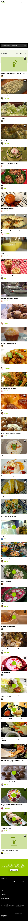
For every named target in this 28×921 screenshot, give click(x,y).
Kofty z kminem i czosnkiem (8, 388)
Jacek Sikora (6, 413)
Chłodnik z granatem (7, 672)
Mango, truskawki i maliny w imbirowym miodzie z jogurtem (12, 805)
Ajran (2, 536)
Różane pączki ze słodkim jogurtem (11, 433)
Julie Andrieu (6, 75)
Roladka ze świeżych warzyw (9, 516)
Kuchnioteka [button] (3, 894)
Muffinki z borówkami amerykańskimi (11, 320)
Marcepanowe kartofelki (8, 782)
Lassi (2, 253)
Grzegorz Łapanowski (7, 853)
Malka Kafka (6, 675)
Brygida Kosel (6, 561)
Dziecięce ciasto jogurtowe (8, 343)
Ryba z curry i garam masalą (9, 186)
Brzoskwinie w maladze (7, 208)
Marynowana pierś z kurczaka (9, 496)
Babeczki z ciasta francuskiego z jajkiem (12, 558)
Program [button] (2, 890)
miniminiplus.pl (4, 915)
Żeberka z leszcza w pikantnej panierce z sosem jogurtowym (12, 695)
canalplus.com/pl (4, 910)
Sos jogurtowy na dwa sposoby (9, 298)
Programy (22, 2)
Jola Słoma (5, 628)
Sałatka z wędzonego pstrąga (9, 163)
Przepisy (17, 2)
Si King (5, 188)
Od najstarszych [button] (22, 53)
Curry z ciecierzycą (6, 365)
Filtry (25, 45)
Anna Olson (6, 323)
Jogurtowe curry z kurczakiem (9, 850)
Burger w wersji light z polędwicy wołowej (12, 719)
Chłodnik (3, 603)
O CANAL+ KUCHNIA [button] (5, 898)
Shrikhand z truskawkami (8, 275)
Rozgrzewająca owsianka (8, 626)
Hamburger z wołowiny (7, 828)
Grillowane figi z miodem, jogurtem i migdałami (11, 649)
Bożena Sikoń (6, 784)
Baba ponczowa (5, 410)
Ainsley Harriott (6, 98)
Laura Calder (6, 345)
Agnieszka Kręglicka (7, 165)
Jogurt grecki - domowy (7, 96)
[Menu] (26, 2)
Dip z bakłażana (5, 140)
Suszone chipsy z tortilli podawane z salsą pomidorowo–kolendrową (12, 761)
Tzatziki (3, 118)
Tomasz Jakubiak (6, 699)
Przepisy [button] (2, 886)
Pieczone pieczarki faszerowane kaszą (12, 230)
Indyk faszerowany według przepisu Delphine (14, 73)
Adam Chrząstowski (7, 808)
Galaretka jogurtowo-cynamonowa (10, 476)
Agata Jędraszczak (7, 538)
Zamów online (14, 870)
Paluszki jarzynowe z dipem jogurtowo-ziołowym (12, 739)
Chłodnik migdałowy (6, 455)
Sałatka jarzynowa (6, 581)
